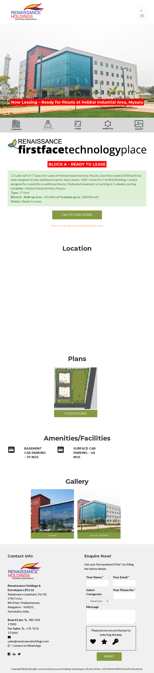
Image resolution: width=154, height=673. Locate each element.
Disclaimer (137, 669)
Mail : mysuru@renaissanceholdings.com (77, 225)
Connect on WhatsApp (26, 645)
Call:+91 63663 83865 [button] (77, 215)
